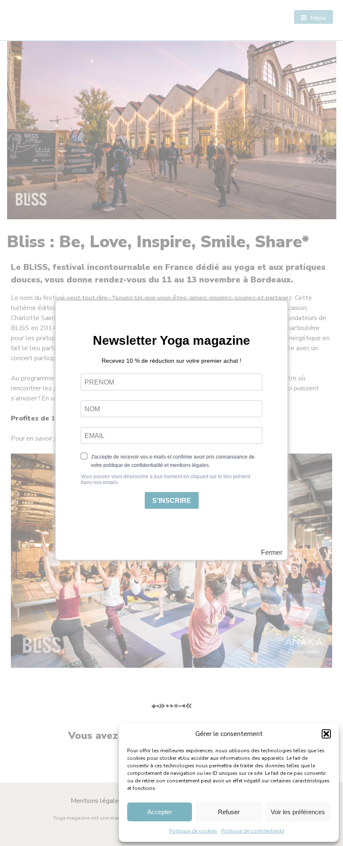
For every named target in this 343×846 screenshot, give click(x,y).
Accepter (159, 811)
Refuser (229, 811)
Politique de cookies (193, 831)
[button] (326, 734)
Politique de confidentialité (252, 831)
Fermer (271, 552)
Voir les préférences (298, 811)
